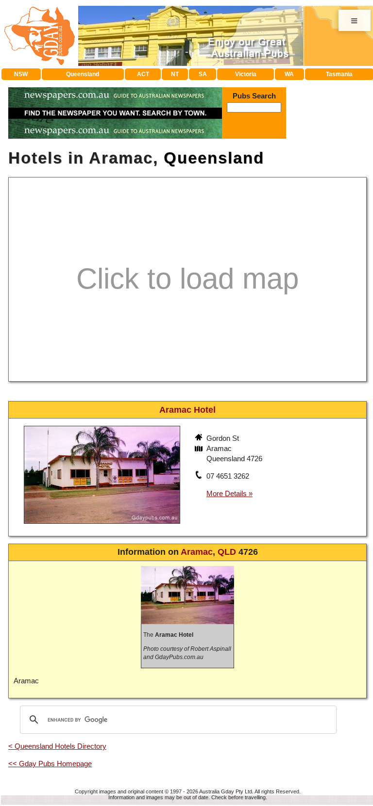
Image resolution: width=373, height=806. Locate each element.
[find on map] (199, 449)
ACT (143, 74)
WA (289, 74)
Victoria (245, 74)
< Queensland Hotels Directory (57, 746)
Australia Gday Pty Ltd (225, 791)
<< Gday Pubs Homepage (50, 763)
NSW (21, 74)
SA (203, 74)
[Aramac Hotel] (102, 525)
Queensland (82, 74)
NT (175, 74)
